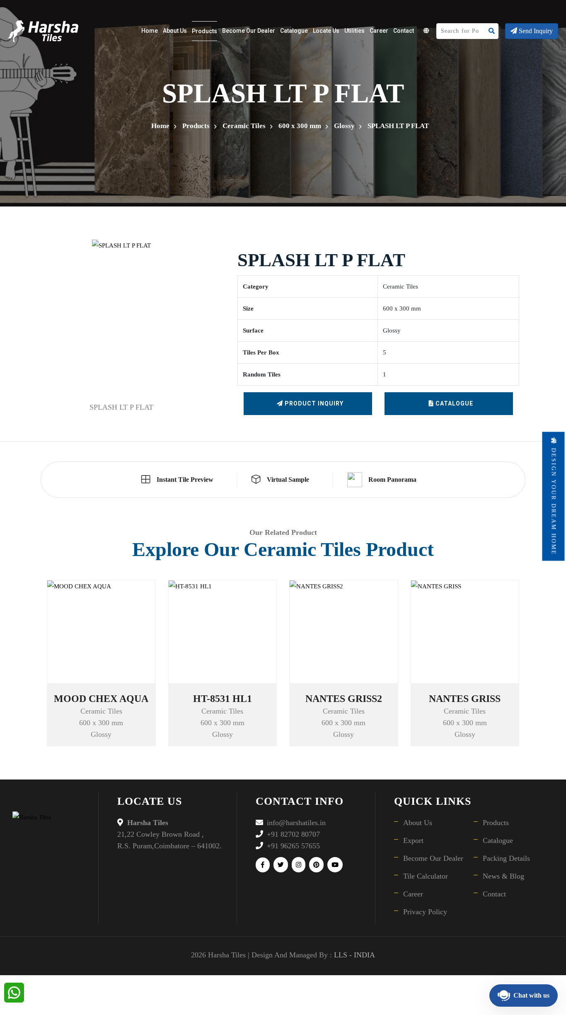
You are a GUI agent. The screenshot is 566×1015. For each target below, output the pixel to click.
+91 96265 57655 (293, 846)
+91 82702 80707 (293, 834)
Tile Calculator (425, 876)
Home (149, 30)
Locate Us (326, 30)
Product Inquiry (313, 403)
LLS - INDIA (354, 955)
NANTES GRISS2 (343, 698)
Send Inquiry (535, 30)
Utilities (354, 30)
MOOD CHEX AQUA (101, 698)
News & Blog (503, 876)
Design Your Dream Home (554, 500)
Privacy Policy (425, 912)
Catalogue (294, 30)
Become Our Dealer (248, 30)
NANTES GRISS (465, 698)
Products (204, 31)
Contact (403, 30)
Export (413, 840)
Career (379, 30)
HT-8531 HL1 (222, 698)
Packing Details (506, 858)
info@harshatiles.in (296, 822)
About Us (175, 30)
